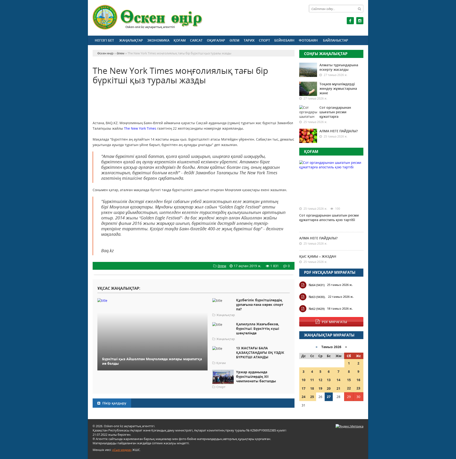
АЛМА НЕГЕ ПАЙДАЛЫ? (338, 131)
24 (303, 396)
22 (349, 388)
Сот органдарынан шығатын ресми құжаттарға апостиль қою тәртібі (329, 217)
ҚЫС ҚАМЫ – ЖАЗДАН (317, 256)
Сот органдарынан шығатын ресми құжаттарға (335, 112)
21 (338, 388)
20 (329, 388)
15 (349, 380)
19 (320, 388)
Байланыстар (335, 40)
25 (312, 396)
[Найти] (359, 8)
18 (312, 388)
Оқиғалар (216, 40)
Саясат (196, 40)
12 (320, 380)
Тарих (249, 40)
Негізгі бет (104, 40)
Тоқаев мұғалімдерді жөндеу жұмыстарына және (338, 88)
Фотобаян (308, 40)
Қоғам (180, 40)
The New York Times (140, 128)
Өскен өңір (148, 17)
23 (358, 388)
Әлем (234, 40)
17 (303, 388)
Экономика (158, 40)
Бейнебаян (284, 40)
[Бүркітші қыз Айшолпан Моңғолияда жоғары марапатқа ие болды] (152, 300)
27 (329, 396)
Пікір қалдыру (113, 403)
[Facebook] (350, 20)
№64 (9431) (317, 285)
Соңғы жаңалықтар (325, 53)
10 (303, 380)
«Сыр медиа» (122, 450)
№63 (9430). (317, 297)
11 (312, 380)
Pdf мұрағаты (334, 322)
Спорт (264, 40)
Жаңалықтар (131, 40)
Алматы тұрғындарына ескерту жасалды (338, 67)
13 (329, 380)
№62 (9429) (317, 309)
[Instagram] (359, 20)
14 (338, 380)
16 (358, 380)
